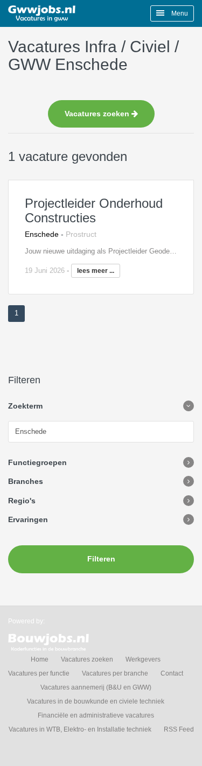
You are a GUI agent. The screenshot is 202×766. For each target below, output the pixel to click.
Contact (172, 673)
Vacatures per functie (38, 673)
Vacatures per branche (115, 673)
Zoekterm (25, 406)
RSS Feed (179, 729)
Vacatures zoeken (98, 113)
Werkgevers (143, 659)
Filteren (101, 558)
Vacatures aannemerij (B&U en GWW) (95, 687)
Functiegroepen (37, 462)
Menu (179, 13)
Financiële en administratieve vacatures (96, 715)
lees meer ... (95, 271)
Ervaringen (28, 519)
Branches (25, 481)
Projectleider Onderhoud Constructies (94, 210)
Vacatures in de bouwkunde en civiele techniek (95, 701)
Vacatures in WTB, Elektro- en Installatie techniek (80, 729)
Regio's (22, 500)
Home (39, 659)
